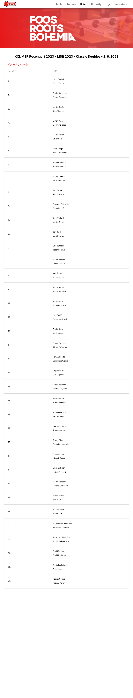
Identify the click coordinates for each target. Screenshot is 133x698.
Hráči (83, 4)
